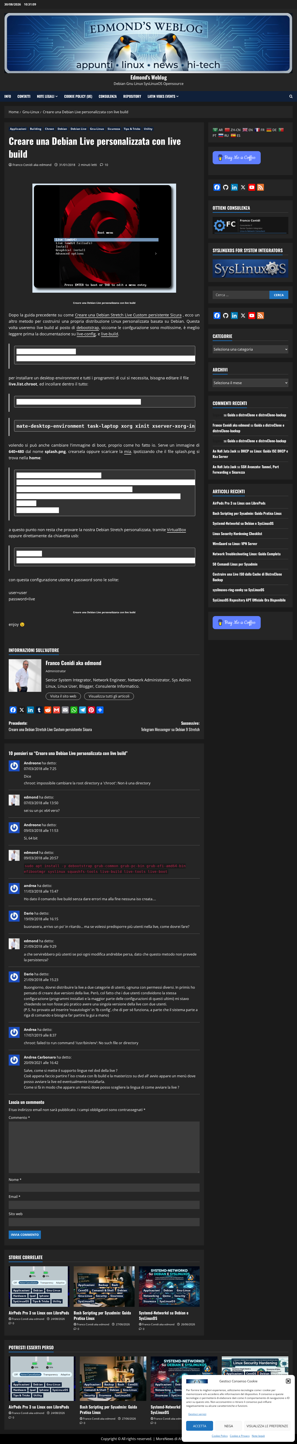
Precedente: (50, 726)
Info (7, 96)
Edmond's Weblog (148, 77)
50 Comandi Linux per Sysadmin (235, 564)
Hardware (19, 1296)
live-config (86, 333)
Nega (228, 1426)
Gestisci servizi (197, 1414)
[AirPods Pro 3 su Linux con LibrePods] (39, 1286)
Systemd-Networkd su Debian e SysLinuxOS (163, 1315)
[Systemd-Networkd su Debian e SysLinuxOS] (169, 1286)
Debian (62, 129)
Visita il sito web (63, 696)
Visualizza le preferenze (267, 1426)
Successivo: (170, 726)
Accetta (199, 1426)
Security (101, 1296)
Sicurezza (114, 129)
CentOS (83, 1290)
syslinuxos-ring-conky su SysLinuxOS (238, 589)
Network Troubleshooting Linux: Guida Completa (246, 553)
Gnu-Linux (97, 129)
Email (14, 1196)
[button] (288, 1381)
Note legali (258, 1436)
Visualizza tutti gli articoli (109, 696)
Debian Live (78, 129)
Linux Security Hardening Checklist (237, 533)
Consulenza (108, 96)
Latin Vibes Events (161, 96)
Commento (19, 1117)
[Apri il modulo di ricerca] (291, 96)
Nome (15, 1179)
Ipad (33, 1296)
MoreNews (165, 1438)
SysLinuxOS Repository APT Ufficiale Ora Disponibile (249, 600)
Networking (151, 1296)
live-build (109, 333)
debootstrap (88, 327)
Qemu (167, 1296)
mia (127, 451)
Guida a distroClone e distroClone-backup (256, 414)
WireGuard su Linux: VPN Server (235, 543)
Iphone (44, 1296)
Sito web (16, 1213)
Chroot (49, 129)
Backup (103, 1285)
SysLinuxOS (21, 1301)
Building (35, 129)
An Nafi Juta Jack (224, 451)
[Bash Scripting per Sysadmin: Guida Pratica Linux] (113, 1378)
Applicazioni (18, 129)
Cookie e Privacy (240, 1436)
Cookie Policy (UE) (78, 96)
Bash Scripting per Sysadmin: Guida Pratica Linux (102, 1315)
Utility (148, 129)
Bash (115, 1285)
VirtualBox (176, 529)
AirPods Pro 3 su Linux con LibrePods (39, 1313)
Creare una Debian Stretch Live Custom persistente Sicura (128, 315)
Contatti (23, 96)
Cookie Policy (220, 1436)
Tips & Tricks (132, 129)
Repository (132, 96)
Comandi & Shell (103, 1290)
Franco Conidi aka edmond (32, 165)
